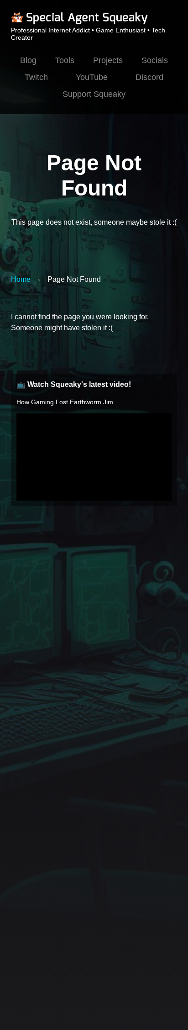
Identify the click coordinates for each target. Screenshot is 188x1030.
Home (21, 279)
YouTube (92, 77)
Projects (108, 60)
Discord (149, 77)
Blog (28, 60)
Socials (154, 60)
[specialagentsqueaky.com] (79, 22)
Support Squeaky (94, 94)
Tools (64, 60)
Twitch (36, 77)
